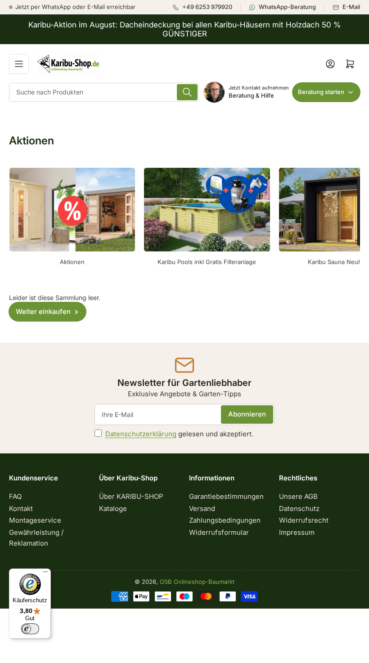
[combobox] (104, 92)
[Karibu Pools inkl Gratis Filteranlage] (207, 209)
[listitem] (206, 7)
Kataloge (113, 508)
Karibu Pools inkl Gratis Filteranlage (207, 261)
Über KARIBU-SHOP (131, 496)
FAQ (15, 496)
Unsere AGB (298, 496)
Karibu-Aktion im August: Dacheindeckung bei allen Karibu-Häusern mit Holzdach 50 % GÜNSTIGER (184, 29)
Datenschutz (299, 508)
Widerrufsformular (219, 532)
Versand (202, 508)
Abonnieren (247, 414)
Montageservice (35, 520)
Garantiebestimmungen (226, 496)
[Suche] (187, 92)
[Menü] (45, 574)
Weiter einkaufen (43, 311)
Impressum (297, 532)
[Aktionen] (72, 209)
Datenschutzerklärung (140, 434)
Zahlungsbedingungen (225, 520)
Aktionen (72, 261)
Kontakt (21, 508)
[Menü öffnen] (19, 64)
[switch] (30, 628)
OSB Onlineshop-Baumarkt (197, 581)
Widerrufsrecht (303, 520)
